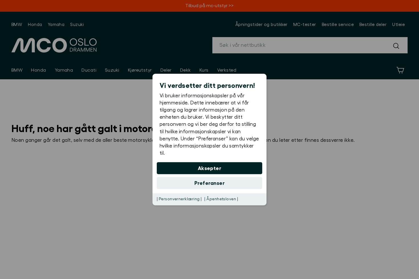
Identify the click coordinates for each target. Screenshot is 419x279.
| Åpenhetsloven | (221, 199)
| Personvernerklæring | (179, 199)
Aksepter (209, 168)
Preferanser (209, 183)
